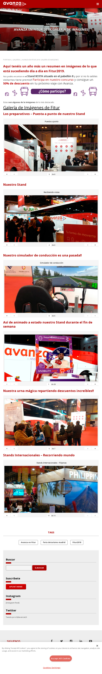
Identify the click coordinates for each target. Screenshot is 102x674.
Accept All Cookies (60, 658)
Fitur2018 (77, 542)
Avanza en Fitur (28, 542)
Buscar (40, 568)
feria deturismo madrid (54, 542)
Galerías (51, 24)
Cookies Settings (51, 667)
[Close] (97, 646)
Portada (7, 59)
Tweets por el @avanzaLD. (16, 617)
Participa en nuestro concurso (53, 80)
